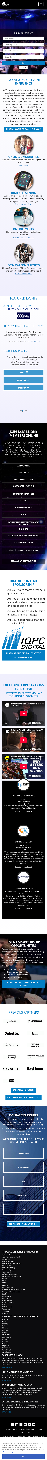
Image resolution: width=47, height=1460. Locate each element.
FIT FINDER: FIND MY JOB (22, 1224)
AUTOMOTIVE (23, 466)
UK (23, 1181)
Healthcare (5, 1285)
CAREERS (22, 1429)
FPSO (4, 1281)
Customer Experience (9, 1270)
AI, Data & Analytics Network (11, 1255)
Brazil (4, 1321)
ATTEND (18, 811)
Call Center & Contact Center (11, 1263)
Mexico (4, 1332)
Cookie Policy (8, 1452)
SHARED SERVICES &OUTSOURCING (23, 535)
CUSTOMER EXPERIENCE (23, 494)
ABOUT (8, 1429)
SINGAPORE (24, 1167)
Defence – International (9, 1274)
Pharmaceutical (7, 1300)
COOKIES (21, 1432)
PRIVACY (39, 1429)
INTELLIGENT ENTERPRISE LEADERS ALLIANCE (23, 523)
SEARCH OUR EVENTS (23, 1090)
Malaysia (5, 1330)
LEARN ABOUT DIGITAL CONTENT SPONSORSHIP (23, 655)
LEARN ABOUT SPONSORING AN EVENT (23, 984)
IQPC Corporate (7, 1288)
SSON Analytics (7, 1307)
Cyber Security (7, 1272)
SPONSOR (25, 393)
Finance (4, 1283)
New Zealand (6, 1337)
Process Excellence (8, 1303)
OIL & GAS (23, 529)
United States (6, 1352)
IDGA (23, 514)
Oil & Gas (5, 1298)
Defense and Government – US (12, 1276)
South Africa (6, 1348)
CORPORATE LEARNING (23, 486)
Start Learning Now (23, 204)
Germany (5, 1324)
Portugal (5, 1341)
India (3, 1326)
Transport (5, 1311)
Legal (4, 1294)
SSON (38, 344)
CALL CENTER (24, 472)
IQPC (15, 1429)
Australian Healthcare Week (11, 1257)
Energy (4, 1278)
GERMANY (23, 1195)
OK (23, 1456)
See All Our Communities (23, 561)
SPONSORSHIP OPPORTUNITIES (23, 1097)
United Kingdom (7, 1350)
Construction (6, 1266)
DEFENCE (23, 501)
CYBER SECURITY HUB (23, 542)
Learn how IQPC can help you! (23, 129)
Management (6, 1296)
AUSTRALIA (23, 1153)
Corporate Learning (8, 1268)
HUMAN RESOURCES (24, 507)
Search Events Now (23, 273)
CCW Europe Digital (8, 1261)
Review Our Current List (23, 237)
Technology (6, 1309)
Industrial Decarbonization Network (13, 1290)
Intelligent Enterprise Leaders (11, 1292)
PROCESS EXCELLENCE (23, 479)
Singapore (5, 1346)
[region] (23, 1448)
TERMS (28, 1432)
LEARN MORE (6, 1367)
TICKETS (25, 377)
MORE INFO (25, 385)
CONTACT (30, 1429)
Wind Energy (6, 1313)
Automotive (6, 1259)
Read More (23, 165)
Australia (5, 1319)
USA (23, 1209)
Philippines (5, 1339)
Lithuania (5, 1328)
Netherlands (6, 1334)
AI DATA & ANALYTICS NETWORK (23, 550)
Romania (5, 1343)
